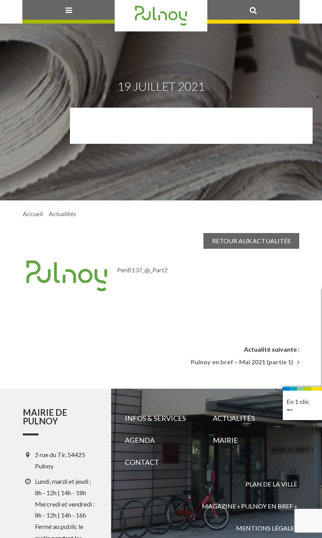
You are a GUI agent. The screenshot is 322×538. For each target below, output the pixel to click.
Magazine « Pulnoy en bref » (249, 506)
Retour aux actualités (251, 240)
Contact (142, 462)
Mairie (225, 440)
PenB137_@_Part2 (142, 270)
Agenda (140, 440)
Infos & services (155, 418)
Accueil (33, 213)
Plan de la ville (271, 484)
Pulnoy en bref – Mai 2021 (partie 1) (242, 362)
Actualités (62, 213)
